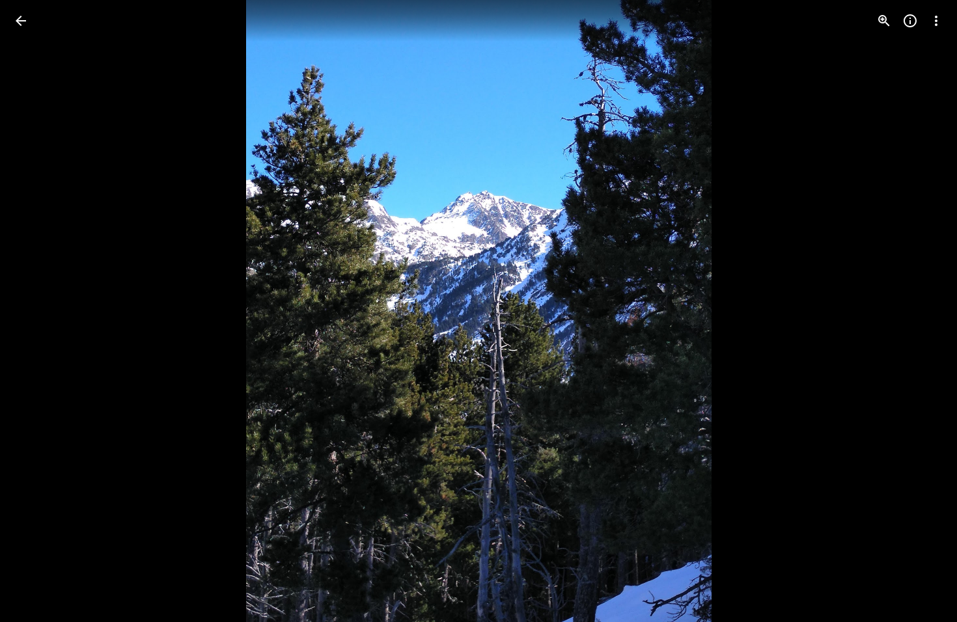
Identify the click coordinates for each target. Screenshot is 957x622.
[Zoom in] (884, 21)
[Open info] (910, 21)
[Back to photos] (20, 20)
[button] (36, 311)
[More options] (936, 21)
